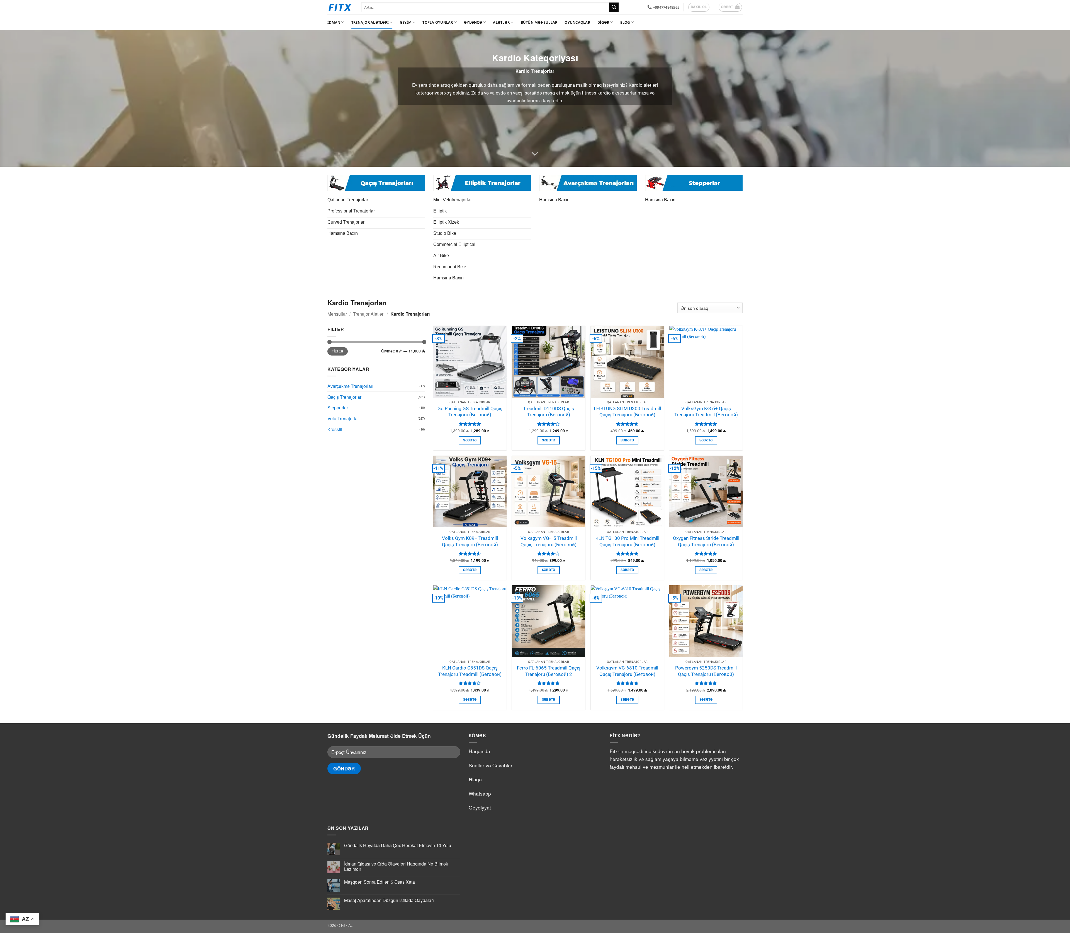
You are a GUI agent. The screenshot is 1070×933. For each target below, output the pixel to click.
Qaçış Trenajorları (345, 397)
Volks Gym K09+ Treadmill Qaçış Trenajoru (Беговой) (470, 541)
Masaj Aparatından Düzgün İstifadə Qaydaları (389, 900)
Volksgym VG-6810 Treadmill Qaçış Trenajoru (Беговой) (627, 671)
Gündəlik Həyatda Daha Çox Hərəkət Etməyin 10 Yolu (397, 845)
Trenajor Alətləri (370, 22)
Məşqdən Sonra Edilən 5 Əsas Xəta (379, 881)
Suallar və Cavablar (490, 765)
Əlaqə (475, 779)
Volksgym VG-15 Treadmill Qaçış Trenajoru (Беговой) (549, 541)
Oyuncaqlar (577, 22)
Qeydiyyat (480, 807)
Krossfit (334, 429)
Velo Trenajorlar (343, 418)
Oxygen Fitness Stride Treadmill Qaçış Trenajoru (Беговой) (706, 541)
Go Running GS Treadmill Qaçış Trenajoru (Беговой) (469, 412)
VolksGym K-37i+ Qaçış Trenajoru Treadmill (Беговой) (706, 412)
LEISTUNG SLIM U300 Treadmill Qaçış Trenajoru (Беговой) (627, 412)
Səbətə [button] (469, 440)
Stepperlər (337, 407)
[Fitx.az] (340, 7)
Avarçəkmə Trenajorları (350, 386)
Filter (337, 351)
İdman (333, 22)
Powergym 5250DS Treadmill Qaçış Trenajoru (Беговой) (706, 671)
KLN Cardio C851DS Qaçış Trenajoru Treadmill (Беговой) (470, 671)
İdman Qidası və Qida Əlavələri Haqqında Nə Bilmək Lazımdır (396, 866)
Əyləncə (473, 22)
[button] (730, 7)
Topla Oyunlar (437, 22)
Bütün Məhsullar (539, 22)
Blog (625, 22)
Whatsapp (480, 793)
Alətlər (501, 22)
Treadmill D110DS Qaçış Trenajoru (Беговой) (548, 412)
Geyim (406, 22)
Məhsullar (337, 314)
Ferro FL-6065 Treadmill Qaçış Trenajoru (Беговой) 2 (548, 671)
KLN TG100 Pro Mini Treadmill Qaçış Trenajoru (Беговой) (627, 541)
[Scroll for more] (535, 154)
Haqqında (479, 751)
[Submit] (614, 7)
